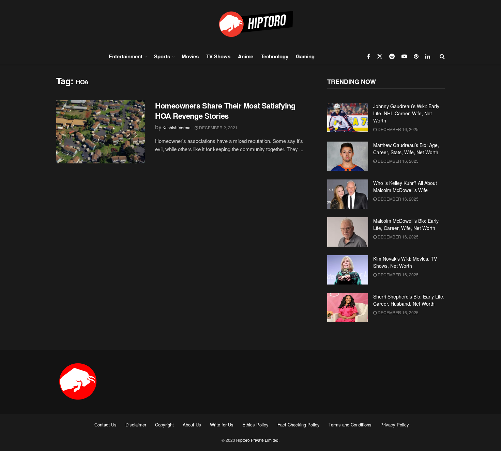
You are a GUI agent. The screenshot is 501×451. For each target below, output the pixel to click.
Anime (245, 56)
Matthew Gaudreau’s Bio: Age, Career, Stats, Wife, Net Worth (406, 149)
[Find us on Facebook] (368, 56)
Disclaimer (135, 424)
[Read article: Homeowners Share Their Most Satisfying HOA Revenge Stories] (100, 132)
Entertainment (125, 56)
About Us (192, 424)
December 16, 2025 (398, 129)
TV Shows (218, 56)
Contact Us (105, 424)
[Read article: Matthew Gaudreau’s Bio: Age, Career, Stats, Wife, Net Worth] (347, 156)
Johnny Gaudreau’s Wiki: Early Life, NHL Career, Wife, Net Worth (406, 113)
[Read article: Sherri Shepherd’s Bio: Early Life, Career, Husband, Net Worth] (347, 307)
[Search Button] (442, 56)
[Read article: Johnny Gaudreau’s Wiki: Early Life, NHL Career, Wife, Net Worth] (347, 117)
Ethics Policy (255, 424)
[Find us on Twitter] (379, 56)
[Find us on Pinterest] (416, 56)
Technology (274, 56)
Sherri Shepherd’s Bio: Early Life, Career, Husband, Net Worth (408, 300)
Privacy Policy (394, 424)
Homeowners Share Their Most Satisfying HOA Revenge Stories (225, 110)
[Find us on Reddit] (392, 56)
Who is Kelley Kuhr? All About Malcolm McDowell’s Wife (405, 186)
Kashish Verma (177, 127)
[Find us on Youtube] (404, 56)
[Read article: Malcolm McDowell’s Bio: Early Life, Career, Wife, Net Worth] (347, 232)
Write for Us (221, 424)
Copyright (164, 424)
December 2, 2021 (218, 127)
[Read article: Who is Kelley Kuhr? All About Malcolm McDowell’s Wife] (347, 194)
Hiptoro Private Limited (257, 440)
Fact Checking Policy (298, 424)
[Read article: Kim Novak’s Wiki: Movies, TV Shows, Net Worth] (347, 270)
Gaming (305, 56)
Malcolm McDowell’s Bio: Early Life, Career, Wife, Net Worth (406, 224)
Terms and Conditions (350, 424)
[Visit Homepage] (250, 24)
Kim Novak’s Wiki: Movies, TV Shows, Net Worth (405, 262)
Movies (190, 56)
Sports (162, 56)
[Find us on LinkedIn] (427, 56)
